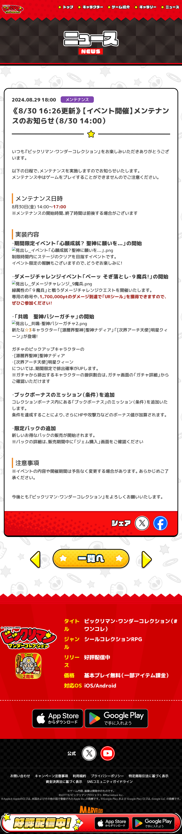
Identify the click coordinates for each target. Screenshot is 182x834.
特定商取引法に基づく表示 (148, 776)
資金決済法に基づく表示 (64, 781)
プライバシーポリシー (107, 776)
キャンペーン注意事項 (51, 776)
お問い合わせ (20, 776)
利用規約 (79, 776)
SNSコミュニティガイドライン (110, 781)
